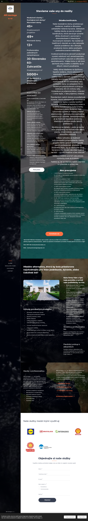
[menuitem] (10, 261)
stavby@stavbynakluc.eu (81, 1)
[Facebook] (2, 1)
